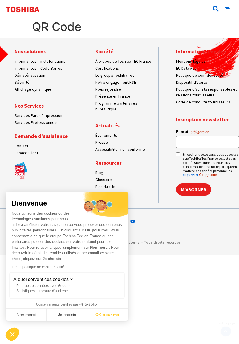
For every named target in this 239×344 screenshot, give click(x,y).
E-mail (192, 131)
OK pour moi (107, 314)
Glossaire (103, 179)
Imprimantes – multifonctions (40, 61)
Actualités (107, 125)
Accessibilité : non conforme (120, 149)
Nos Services (29, 105)
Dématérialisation (30, 75)
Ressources (108, 162)
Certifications (107, 68)
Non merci (26, 314)
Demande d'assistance (41, 136)
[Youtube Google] (132, 221)
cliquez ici (190, 175)
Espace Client (26, 152)
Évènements (106, 135)
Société (104, 51)
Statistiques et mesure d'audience (43, 291)
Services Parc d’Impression (38, 115)
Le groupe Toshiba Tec (114, 75)
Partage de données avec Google (43, 286)
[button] (216, 9)
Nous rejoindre (108, 89)
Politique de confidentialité (199, 75)
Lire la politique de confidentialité (38, 267)
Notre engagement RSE (115, 82)
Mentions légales (191, 61)
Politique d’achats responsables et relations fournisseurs (206, 92)
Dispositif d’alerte (191, 82)
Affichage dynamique (33, 89)
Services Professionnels (36, 122)
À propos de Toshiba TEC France (123, 61)
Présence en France (112, 96)
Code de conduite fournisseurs (203, 102)
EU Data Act (186, 68)
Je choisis (67, 314)
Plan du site (105, 186)
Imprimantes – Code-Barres (38, 68)
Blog (99, 172)
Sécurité (22, 82)
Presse (101, 142)
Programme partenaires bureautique (116, 106)
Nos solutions (30, 51)
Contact (21, 145)
